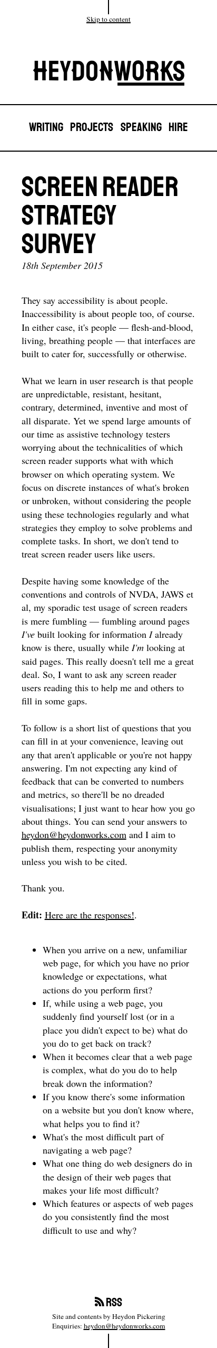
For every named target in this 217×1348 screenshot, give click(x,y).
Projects (91, 128)
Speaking (141, 128)
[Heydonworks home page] (109, 75)
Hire (178, 128)
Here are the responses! (89, 914)
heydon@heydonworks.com (74, 834)
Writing (46, 128)
